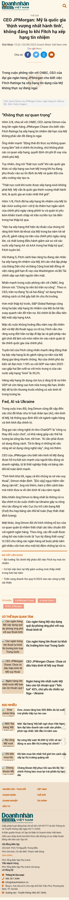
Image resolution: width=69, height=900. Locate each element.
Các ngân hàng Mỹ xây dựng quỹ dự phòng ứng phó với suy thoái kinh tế (45, 625)
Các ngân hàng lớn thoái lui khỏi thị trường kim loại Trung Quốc (46, 643)
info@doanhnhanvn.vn (16, 882)
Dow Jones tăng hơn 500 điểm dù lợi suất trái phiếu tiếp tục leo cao (41, 711)
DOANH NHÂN (9, 794)
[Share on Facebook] (28, 54)
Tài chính (42, 800)
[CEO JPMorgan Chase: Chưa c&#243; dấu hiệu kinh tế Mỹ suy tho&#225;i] (13, 666)
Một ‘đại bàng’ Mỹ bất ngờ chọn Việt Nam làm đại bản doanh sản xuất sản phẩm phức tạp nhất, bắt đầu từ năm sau (41, 727)
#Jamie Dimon (47, 600)
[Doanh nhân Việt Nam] (17, 817)
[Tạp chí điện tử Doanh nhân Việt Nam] (15, 5)
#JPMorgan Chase (24, 600)
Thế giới (34, 15)
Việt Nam (42, 789)
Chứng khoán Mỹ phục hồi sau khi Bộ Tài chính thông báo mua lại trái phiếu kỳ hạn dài (41, 771)
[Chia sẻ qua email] (51, 54)
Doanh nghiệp (10, 800)
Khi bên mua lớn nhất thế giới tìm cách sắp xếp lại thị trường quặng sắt (41, 755)
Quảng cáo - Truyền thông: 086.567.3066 (25, 892)
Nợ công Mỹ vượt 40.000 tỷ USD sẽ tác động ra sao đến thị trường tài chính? (39, 741)
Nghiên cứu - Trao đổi (14, 789)
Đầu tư (6, 806)
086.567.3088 (12, 878)
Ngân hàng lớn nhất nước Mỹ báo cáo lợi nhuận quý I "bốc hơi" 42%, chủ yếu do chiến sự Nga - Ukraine (45, 687)
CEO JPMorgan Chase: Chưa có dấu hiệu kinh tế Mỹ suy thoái (46, 663)
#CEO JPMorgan (13, 606)
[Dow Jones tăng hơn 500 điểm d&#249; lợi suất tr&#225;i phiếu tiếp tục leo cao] (8, 712)
